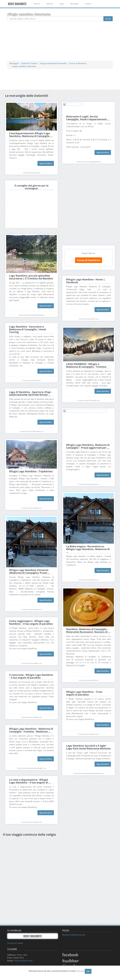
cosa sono (80, 971)
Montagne (74, 4)
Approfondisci (45, 163)
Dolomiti (49, 4)
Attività (37, 4)
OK (88, 971)
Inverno (88, 4)
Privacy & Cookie (15, 943)
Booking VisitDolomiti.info (73, 935)
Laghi (61, 4)
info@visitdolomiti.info (23, 961)
